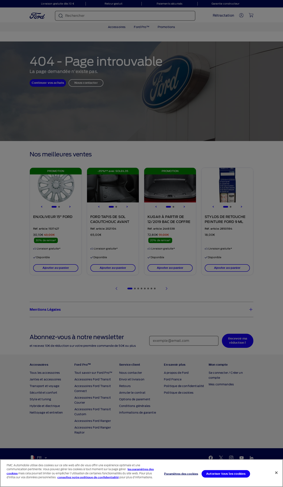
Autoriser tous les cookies (226, 473)
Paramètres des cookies (181, 474)
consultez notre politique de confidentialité (88, 477)
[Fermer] (276, 472)
